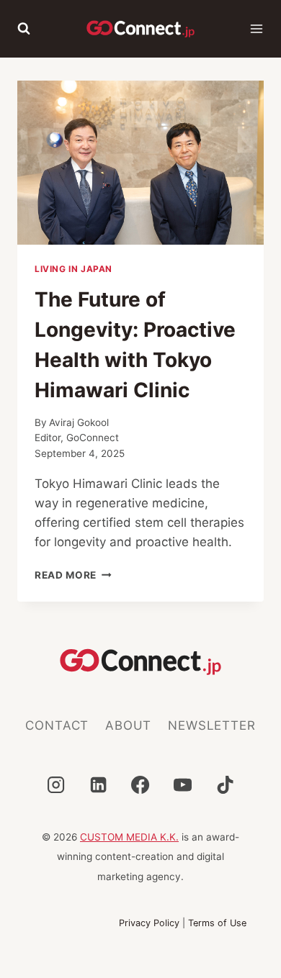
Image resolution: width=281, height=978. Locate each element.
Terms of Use (217, 923)
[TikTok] (226, 784)
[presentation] (140, 163)
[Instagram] (55, 784)
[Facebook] (140, 784)
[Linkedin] (98, 784)
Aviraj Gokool (79, 422)
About (128, 725)
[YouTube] (183, 784)
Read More (73, 575)
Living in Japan (73, 268)
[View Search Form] (23, 28)
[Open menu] (256, 29)
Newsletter (212, 725)
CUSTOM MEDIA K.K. (129, 837)
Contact (57, 725)
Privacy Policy (149, 923)
